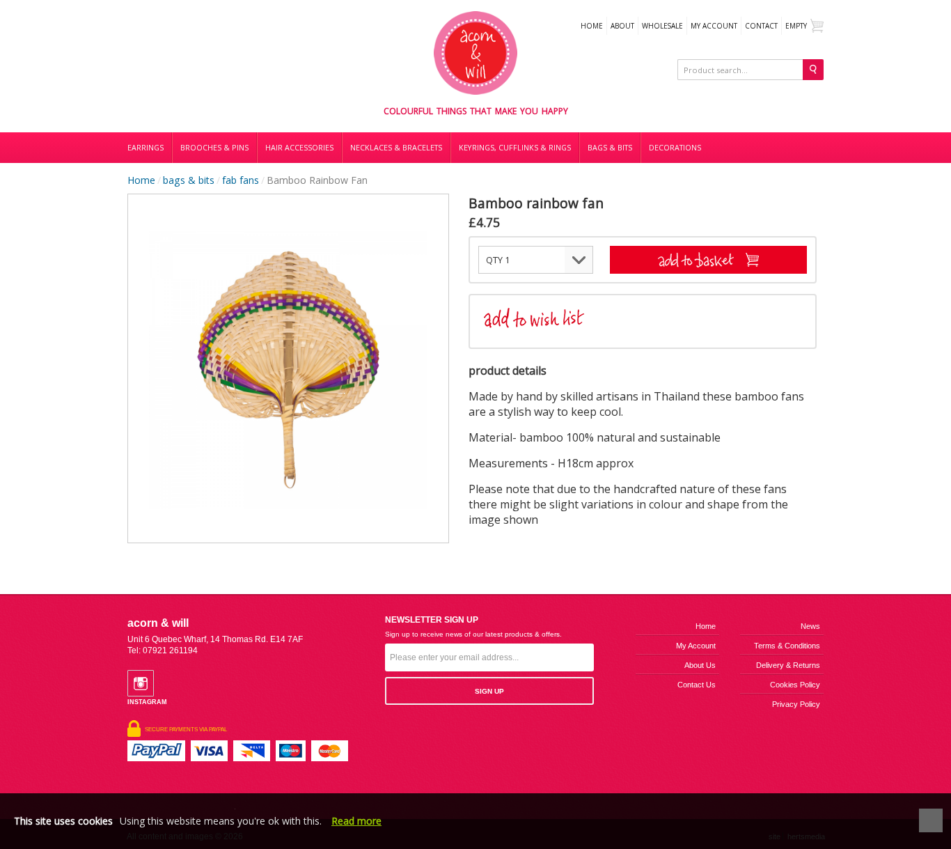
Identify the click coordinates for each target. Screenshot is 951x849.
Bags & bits (610, 148)
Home (592, 26)
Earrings (145, 148)
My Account (714, 26)
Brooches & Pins (214, 148)
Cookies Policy (795, 684)
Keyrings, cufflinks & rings (515, 148)
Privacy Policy (796, 704)
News (810, 626)
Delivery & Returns (788, 665)
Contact (761, 26)
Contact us (696, 684)
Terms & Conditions (787, 645)
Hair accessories (299, 148)
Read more (356, 820)
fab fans (240, 180)
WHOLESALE (662, 26)
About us (700, 665)
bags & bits (188, 180)
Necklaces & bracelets (396, 148)
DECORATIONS (675, 148)
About (622, 26)
